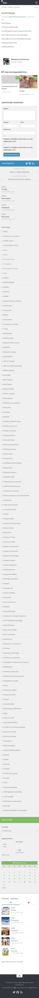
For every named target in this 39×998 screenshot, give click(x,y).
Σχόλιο (6, 108)
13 (19, 875)
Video (5, 273)
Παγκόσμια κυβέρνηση (10, 671)
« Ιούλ (4, 888)
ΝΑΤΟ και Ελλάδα (9, 634)
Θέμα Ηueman (33, 987)
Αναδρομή (5, 208)
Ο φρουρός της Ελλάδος (11, 653)
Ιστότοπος (7, 129)
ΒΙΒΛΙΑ (5, 315)
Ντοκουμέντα (7, 639)
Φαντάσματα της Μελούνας (12, 801)
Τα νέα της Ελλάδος (9, 736)
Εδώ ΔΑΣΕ (6, 375)
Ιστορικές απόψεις (9, 560)
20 (19, 879)
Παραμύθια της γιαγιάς (10, 681)
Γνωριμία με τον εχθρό (10, 324)
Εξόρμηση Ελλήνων (10, 472)
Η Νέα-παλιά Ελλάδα (10, 505)
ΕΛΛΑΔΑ (17, 7)
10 (4, 875)
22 (30, 879)
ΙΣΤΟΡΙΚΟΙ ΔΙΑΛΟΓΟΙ (10, 579)
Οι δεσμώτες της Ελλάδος (11, 658)
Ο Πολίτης (6, 648)
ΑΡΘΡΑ (10, 7)
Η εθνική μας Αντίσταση (11, 491)
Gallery (5, 250)
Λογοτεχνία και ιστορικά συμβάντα (14, 616)
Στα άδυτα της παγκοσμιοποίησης (14, 727)
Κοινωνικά (5, 217)
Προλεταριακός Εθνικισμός (12, 709)
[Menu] (36, 2)
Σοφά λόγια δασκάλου (10, 722)
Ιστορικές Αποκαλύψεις (11, 556)
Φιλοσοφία (6, 806)
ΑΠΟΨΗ (4, 7)
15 (30, 875)
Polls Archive (5, 855)
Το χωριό (6, 778)
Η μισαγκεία (7, 500)
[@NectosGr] (27, 163)
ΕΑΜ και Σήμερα (8, 370)
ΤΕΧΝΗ (5, 759)
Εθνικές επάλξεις (8, 394)
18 (9, 879)
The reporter (7, 264)
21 (24, 879)
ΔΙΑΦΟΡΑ (6, 347)
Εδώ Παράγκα (8, 380)
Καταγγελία (7, 597)
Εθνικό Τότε (7, 407)
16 (35, 875)
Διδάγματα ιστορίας (9, 352)
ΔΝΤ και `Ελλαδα (8, 361)
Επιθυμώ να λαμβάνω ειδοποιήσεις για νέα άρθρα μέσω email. (18, 149)
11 (9, 875)
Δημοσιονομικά (8, 338)
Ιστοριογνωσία (8, 588)
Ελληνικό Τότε (7, 454)
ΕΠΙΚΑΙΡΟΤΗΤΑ (8, 477)
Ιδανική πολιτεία (8, 528)
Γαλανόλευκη (7, 319)
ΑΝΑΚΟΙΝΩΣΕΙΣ (8, 282)
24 (4, 882)
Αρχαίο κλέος (7, 306)
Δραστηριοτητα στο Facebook (12, 962)
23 (35, 879)
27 (19, 882)
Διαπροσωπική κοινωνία (11, 343)
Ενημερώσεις (7, 468)
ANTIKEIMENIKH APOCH (11, 245)
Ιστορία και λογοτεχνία (10, 551)
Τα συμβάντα (7, 741)
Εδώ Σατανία (7, 384)
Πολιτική (6, 699)
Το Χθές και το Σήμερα (10, 773)
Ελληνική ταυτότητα (9, 449)
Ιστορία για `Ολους (9, 537)
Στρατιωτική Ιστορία (9, 732)
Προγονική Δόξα (8, 704)
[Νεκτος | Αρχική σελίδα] (5, 2)
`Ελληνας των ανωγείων (11, 236)
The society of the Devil (10, 269)
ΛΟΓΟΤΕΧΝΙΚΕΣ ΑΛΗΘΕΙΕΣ (13, 621)
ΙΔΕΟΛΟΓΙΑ (7, 533)
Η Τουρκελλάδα (8, 519)
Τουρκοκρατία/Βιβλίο (10, 787)
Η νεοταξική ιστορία (9, 509)
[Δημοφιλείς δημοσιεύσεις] (29, 903)
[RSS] (33, 163)
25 (9, 882)
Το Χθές (22, 91)
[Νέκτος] (30, 163)
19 (14, 879)
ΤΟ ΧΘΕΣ (6, 769)
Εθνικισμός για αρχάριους (11, 403)
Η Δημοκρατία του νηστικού (12, 482)
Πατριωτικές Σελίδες (10, 690)
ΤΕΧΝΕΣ (6, 755)
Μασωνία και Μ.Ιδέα (10, 630)
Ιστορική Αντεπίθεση (10, 574)
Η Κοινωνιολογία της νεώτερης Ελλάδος (16, 495)
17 (4, 879)
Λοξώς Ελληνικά (8, 625)
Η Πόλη (5, 514)
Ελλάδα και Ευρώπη (10, 426)
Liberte (5, 255)
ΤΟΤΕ (5, 783)
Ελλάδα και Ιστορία (9, 431)
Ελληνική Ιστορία (8, 440)
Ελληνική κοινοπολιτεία (11, 445)
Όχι (5, 847)
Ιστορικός (6, 583)
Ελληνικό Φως (8, 458)
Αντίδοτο (6, 287)
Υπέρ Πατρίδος (8, 797)
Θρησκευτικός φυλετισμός (11, 523)
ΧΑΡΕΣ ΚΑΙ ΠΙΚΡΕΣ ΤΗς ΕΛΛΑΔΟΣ (15, 810)
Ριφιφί (5, 713)
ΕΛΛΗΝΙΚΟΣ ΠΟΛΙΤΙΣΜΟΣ (12, 463)
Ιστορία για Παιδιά (9, 542)
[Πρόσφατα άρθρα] (11, 903)
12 (14, 875)
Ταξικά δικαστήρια (9, 746)
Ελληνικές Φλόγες (9, 435)
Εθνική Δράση (8, 398)
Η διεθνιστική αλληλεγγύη (11, 486)
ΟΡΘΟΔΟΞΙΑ (7, 667)
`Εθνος (5, 231)
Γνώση (5, 329)
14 (24, 875)
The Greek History (8, 259)
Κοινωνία (14, 951)
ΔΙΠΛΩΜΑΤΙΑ (7, 357)
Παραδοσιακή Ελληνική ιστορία (13, 676)
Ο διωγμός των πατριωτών (12, 644)
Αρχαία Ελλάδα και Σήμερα (12, 301)
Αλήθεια (6, 278)
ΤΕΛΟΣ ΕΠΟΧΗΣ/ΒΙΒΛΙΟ (11, 750)
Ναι (5, 844)
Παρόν (5, 685)
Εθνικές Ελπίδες (8, 389)
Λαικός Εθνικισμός (9, 611)
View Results (20, 852)
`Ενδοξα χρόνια (8, 241)
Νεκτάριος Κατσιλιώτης (17, 17)
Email (22, 122)
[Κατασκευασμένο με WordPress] (15, 987)
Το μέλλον (6, 764)
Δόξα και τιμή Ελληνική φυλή (12, 366)
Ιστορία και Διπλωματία (11, 546)
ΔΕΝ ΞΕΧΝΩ (7, 333)
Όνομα (6, 122)
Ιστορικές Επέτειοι (9, 570)
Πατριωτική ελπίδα (9, 695)
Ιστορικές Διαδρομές (10, 565)
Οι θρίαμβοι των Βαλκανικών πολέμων (16, 662)
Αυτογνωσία (7, 310)
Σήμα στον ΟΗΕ (8, 718)
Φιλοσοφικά (6, 198)
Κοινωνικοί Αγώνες (9, 602)
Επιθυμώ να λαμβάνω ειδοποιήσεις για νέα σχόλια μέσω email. (18, 140)
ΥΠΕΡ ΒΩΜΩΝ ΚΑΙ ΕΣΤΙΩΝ (12, 792)
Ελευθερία (6, 412)
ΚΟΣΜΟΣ (6, 607)
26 (14, 882)
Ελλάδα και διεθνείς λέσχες (12, 421)
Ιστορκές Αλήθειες (9, 593)
